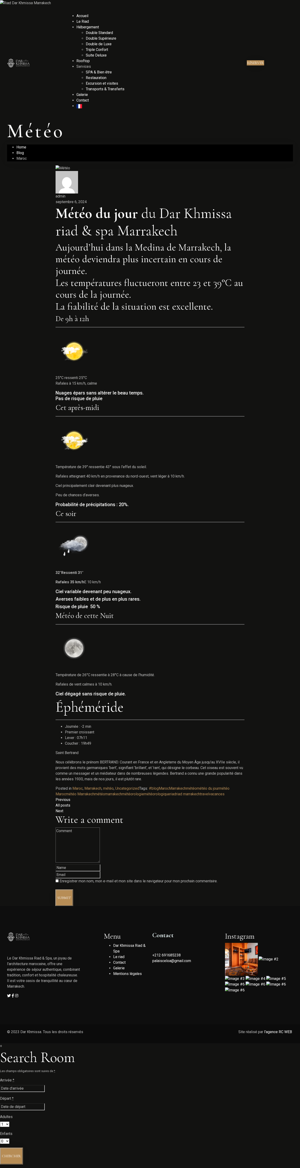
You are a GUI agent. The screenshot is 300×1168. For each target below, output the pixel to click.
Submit (64, 897)
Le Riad (82, 21)
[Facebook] (13, 996)
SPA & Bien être (99, 72)
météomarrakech (108, 794)
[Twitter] (9, 996)
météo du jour (208, 788)
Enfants (6, 1133)
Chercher (11, 1156)
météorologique (157, 794)
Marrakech (92, 788)
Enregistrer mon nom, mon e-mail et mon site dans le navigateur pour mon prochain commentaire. (139, 881)
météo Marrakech (80, 794)
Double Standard (99, 32)
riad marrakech (188, 794)
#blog (154, 788)
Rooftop (83, 61)
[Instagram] (16, 996)
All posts (63, 805)
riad (173, 794)
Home (21, 147)
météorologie (133, 794)
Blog (20, 153)
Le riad (118, 957)
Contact (82, 100)
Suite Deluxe (96, 55)
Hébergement (87, 27)
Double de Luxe (99, 44)
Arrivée (7, 1080)
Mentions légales (127, 973)
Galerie (82, 94)
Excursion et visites (102, 83)
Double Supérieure (101, 38)
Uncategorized (127, 788)
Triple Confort (97, 49)
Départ (7, 1098)
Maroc (77, 788)
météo (108, 788)
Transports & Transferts (105, 89)
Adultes (6, 1117)
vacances (217, 794)
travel (204, 794)
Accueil (82, 16)
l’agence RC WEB (278, 1032)
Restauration (96, 78)
